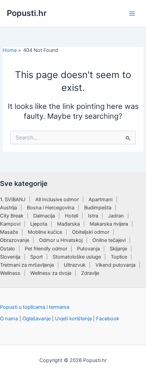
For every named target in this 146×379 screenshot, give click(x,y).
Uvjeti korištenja (73, 319)
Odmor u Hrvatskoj (61, 240)
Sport (36, 257)
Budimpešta (97, 208)
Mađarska (68, 224)
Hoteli (71, 216)
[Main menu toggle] (132, 13)
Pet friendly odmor (46, 249)
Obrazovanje (14, 240)
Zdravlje (90, 273)
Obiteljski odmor (90, 232)
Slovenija (10, 257)
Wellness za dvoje (50, 273)
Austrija (8, 208)
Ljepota (38, 224)
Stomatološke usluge (77, 257)
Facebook (107, 319)
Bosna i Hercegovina (50, 208)
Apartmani (100, 199)
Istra (93, 216)
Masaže (9, 232)
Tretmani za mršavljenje (27, 265)
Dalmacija (44, 216)
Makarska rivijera (109, 224)
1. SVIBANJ (12, 199)
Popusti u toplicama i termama (34, 307)
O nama (9, 319)
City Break (11, 216)
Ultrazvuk (75, 265)
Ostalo (7, 249)
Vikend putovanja (115, 265)
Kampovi (10, 224)
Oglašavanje (36, 319)
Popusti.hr (27, 13)
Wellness (10, 273)
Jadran (116, 216)
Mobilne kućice (45, 232)
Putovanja (88, 249)
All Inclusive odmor (57, 199)
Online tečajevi (109, 240)
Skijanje (118, 249)
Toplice (119, 257)
